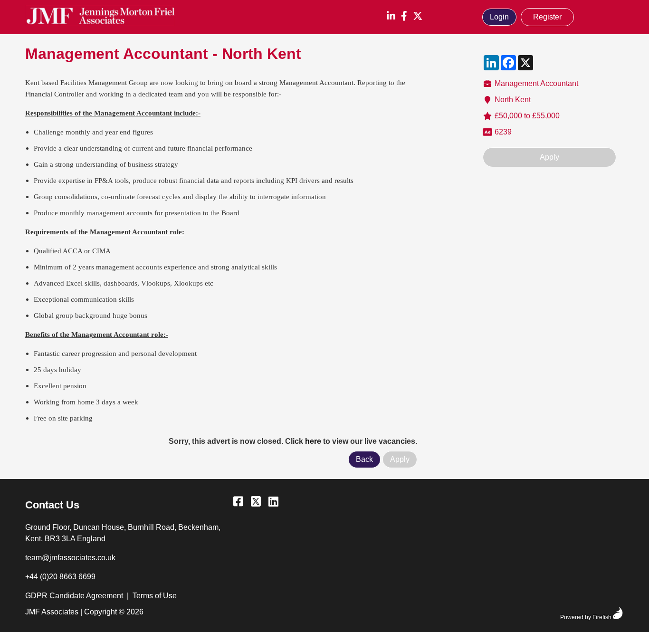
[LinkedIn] (391, 17)
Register (547, 17)
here (313, 441)
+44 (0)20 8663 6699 (60, 577)
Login (499, 17)
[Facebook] (404, 17)
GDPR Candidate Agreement (74, 596)
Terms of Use (155, 596)
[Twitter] (417, 17)
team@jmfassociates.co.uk (70, 558)
